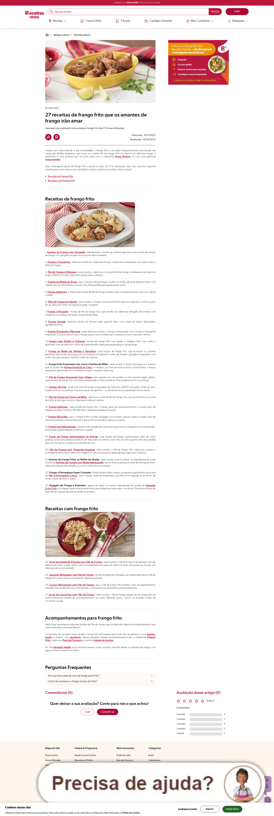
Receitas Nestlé (62, 647)
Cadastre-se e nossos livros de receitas (137, 2)
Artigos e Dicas (61, 35)
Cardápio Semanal (161, 21)
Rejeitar (210, 809)
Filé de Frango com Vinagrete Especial (72, 450)
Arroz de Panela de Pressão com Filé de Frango (75, 562)
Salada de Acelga (103, 640)
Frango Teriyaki (57, 322)
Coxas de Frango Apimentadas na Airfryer (73, 437)
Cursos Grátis (93, 21)
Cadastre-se (107, 712)
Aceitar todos (232, 809)
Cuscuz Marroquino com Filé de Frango (71, 585)
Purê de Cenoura (72, 640)
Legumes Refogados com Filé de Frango (71, 575)
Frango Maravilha (58, 417)
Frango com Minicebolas (62, 427)
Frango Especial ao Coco (78, 367)
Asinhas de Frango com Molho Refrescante (79, 462)
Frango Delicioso (58, 407)
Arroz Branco (122, 156)
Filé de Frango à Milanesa (62, 272)
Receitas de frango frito (60, 176)
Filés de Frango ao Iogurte (62, 302)
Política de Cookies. (131, 813)
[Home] (47, 36)
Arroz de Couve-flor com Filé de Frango (72, 595)
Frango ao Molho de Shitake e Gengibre (72, 351)
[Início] (34, 15)
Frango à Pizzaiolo (57, 312)
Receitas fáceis (82, 35)
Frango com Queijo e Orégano (67, 341)
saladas (151, 634)
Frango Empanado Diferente (64, 331)
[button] (48, 137)
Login (88, 712)
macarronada (52, 159)
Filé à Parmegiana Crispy (63, 475)
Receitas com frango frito (61, 180)
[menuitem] (57, 22)
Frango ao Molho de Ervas (62, 282)
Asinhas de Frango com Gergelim (66, 252)
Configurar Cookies (187, 809)
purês (48, 637)
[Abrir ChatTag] (152, 783)
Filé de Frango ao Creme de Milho (68, 397)
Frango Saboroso (57, 292)
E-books (125, 21)
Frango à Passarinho (59, 262)
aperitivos (75, 637)
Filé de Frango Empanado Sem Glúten (70, 377)
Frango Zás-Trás (57, 387)
